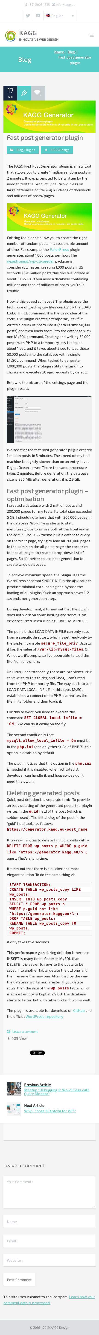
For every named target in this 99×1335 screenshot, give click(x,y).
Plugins (29, 150)
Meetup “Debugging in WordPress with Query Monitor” (56, 1089)
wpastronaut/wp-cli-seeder (30, 261)
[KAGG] (32, 35)
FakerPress (59, 249)
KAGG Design (60, 150)
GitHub (79, 1010)
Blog (71, 51)
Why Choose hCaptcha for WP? (50, 1108)
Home (59, 51)
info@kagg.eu (65, 4)
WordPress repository (44, 1016)
